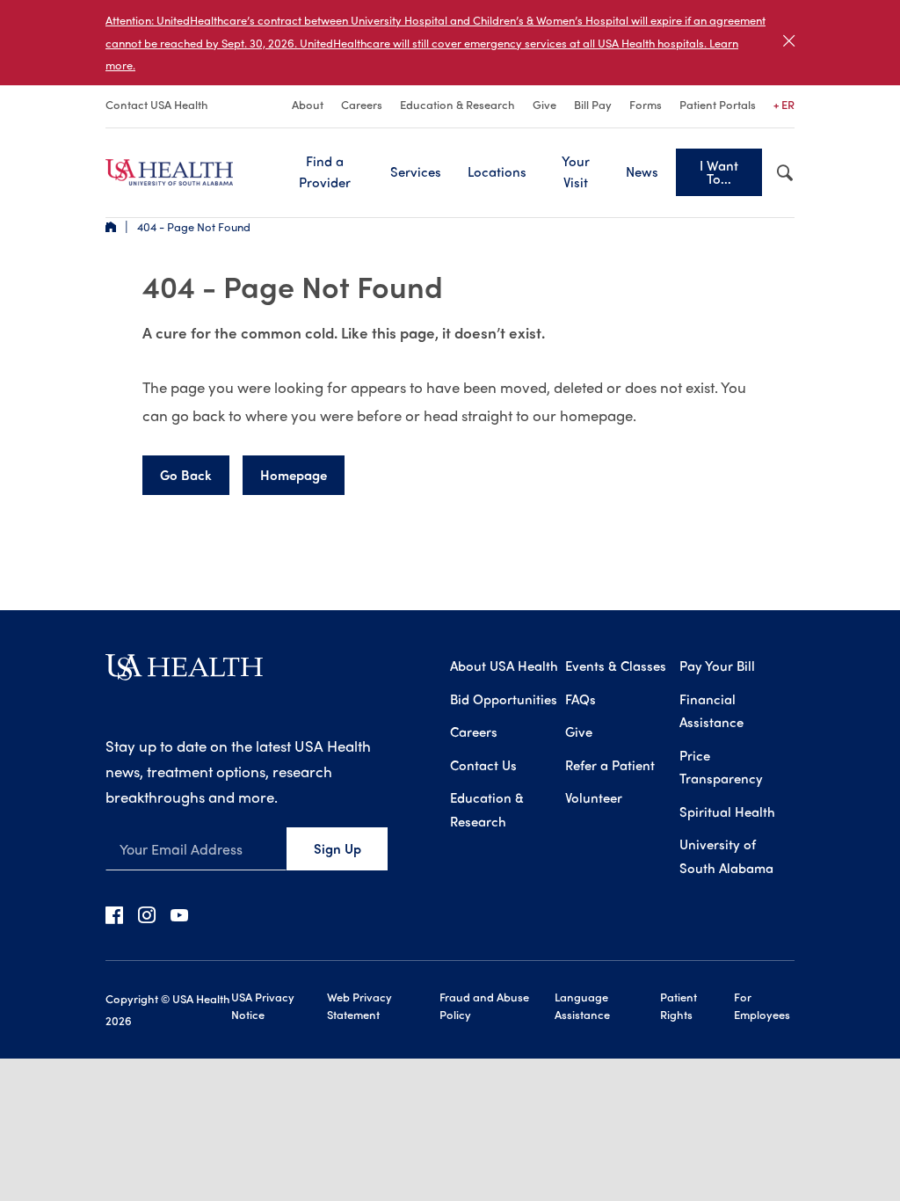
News (642, 171)
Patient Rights (678, 1005)
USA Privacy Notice (262, 1005)
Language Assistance (582, 1005)
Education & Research (457, 104)
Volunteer (593, 797)
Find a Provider (325, 171)
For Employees (762, 1005)
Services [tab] (415, 171)
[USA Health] (184, 673)
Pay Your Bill (717, 665)
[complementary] (450, 42)
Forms (645, 104)
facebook (114, 914)
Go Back (186, 474)
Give (544, 104)
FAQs (580, 699)
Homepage (293, 474)
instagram (147, 914)
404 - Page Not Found (193, 226)
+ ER (784, 104)
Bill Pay (593, 104)
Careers (361, 104)
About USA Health (504, 665)
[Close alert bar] (789, 42)
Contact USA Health (156, 104)
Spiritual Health (727, 811)
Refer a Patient (610, 765)
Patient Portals (717, 104)
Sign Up (337, 848)
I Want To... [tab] (719, 172)
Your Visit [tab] (576, 171)
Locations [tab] (497, 171)
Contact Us (483, 765)
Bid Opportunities (503, 699)
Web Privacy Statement (359, 1005)
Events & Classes (615, 665)
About (307, 104)
